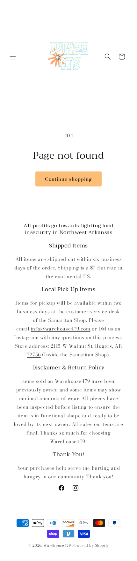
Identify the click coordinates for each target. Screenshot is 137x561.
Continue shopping (68, 179)
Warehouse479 (57, 545)
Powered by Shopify (90, 545)
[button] (13, 56)
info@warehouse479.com (60, 328)
